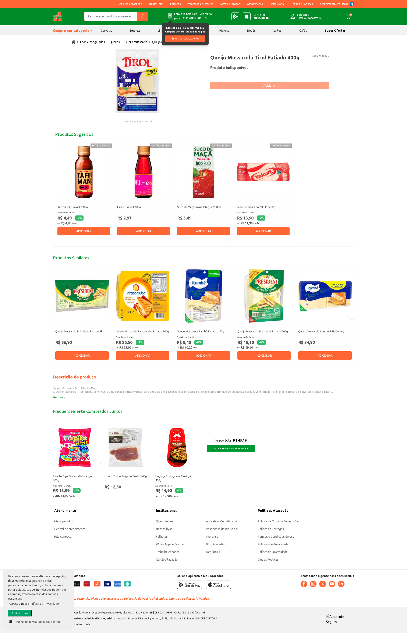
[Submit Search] (142, 16)
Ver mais (59, 397)
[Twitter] (322, 584)
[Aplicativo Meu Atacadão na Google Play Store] (235, 16)
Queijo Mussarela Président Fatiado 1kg (79, 331)
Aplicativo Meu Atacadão (222, 521)
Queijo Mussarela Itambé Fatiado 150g (200, 331)
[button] (34, 621)
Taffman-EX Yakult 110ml (72, 206)
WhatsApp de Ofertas (200, 4)
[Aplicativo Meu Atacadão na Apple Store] (247, 16)
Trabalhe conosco (168, 552)
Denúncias (213, 552)
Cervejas (106, 30)
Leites (277, 30)
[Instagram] (313, 584)
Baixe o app (262, 16)
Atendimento (255, 4)
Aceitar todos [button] (20, 613)
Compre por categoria (71, 30)
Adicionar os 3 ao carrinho (231, 448)
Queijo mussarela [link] (135, 42)
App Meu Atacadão (130, 4)
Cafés (303, 30)
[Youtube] (331, 584)
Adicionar (269, 85)
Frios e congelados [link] (92, 42)
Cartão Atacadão (230, 4)
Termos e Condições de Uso (276, 536)
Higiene (224, 30)
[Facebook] (303, 584)
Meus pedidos (63, 521)
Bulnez (135, 30)
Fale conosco (62, 536)
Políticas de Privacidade (273, 544)
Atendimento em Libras (334, 4)
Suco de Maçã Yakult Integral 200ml (199, 206)
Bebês (251, 30)
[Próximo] (351, 316)
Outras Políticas (268, 559)
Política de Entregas (271, 529)
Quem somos (164, 521)
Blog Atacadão (215, 544)
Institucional (277, 4)
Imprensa (212, 536)
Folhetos (175, 4)
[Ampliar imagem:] (137, 81)
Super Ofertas (335, 30)
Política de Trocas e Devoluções (279, 521)
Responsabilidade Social (222, 529)
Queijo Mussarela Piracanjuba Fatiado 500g (142, 331)
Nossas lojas (156, 4)
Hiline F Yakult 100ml (129, 206)
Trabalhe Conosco (302, 4)
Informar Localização (185, 39)
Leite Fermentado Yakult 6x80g (256, 206)
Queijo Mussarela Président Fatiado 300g (262, 331)
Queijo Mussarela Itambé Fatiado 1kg (321, 331)
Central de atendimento (69, 529)
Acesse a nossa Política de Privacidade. (34, 603)
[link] (73, 42)
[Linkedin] (341, 584)
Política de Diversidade (273, 552)
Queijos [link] (115, 42)
